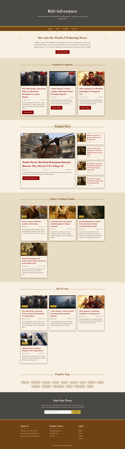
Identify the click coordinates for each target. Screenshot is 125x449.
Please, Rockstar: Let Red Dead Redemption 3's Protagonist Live (91, 91)
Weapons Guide (46, 382)
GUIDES (65, 29)
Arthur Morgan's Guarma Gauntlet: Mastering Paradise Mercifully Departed (62, 91)
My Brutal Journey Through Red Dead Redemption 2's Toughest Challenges (61, 223)
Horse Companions (47, 386)
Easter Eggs (55, 382)
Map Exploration (35, 386)
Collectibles (100, 382)
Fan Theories (69, 386)
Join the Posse (62, 52)
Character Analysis (36, 382)
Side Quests (82, 382)
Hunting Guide (91, 382)
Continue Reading (31, 178)
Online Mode (64, 382)
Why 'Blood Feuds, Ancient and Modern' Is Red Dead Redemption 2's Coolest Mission (33, 313)
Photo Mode (90, 386)
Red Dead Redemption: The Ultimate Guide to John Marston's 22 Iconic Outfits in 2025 (34, 260)
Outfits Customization (58, 386)
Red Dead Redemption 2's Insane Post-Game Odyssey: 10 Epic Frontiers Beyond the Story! (89, 223)
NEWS (57, 29)
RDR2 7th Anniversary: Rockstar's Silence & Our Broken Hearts (94, 137)
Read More (28, 112)
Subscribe (76, 412)
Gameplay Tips (25, 382)
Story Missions (73, 382)
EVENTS (74, 29)
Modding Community (79, 386)
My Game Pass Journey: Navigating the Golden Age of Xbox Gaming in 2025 (95, 181)
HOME (50, 29)
